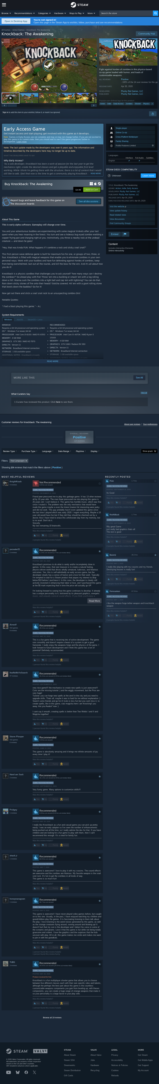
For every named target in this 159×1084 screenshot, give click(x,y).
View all (144, 393)
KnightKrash (16, 481)
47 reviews (14, 676)
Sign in (5, 112)
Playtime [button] (80, 451)
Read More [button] (94, 601)
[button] (6, 13)
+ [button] (152, 104)
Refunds (115, 1075)
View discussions (117, 219)
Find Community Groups (120, 223)
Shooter (138, 104)
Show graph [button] (148, 451)
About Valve (96, 1055)
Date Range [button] (63, 451)
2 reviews (13, 778)
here (58, 402)
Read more (96, 173)
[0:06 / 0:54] (49, 65)
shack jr (13, 855)
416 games (14, 740)
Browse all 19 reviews (52, 1018)
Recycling (95, 1070)
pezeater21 (15, 549)
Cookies (115, 1070)
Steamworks (69, 1065)
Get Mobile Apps (145, 1060)
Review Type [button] (9, 451)
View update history (118, 210)
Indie (109, 104)
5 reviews (13, 552)
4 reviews (13, 485)
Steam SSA (69, 1060)
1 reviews (13, 813)
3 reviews (13, 965)
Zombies (129, 104)
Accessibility (117, 1060)
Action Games (18, 30)
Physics (146, 104)
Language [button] (46, 451)
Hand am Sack (16, 774)
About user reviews (132, 424)
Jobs (93, 1060)
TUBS (12, 962)
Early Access (118, 104)
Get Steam (143, 1055)
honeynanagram (17, 899)
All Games (6, 30)
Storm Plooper (17, 736)
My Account (143, 1070)
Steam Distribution (72, 1070)
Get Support (143, 1065)
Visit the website (117, 206)
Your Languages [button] (18, 461)
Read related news (118, 215)
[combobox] (126, 13)
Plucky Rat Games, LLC (132, 91)
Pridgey (13, 810)
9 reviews (13, 630)
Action (102, 104)
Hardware (95, 1065)
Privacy (114, 1055)
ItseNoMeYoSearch (19, 673)
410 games (14, 628)
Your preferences (150, 424)
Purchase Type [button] (28, 451)
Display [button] (94, 451)
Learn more (21, 141)
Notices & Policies (119, 1065)
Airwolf (13, 625)
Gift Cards (68, 1075)
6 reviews (13, 742)
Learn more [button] (148, 175)
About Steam (70, 1055)
